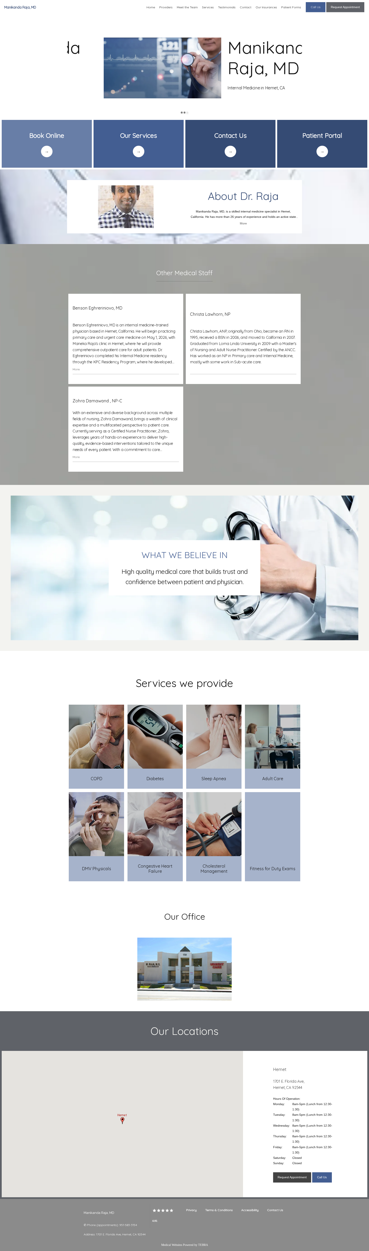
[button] (122, 1120)
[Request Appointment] (345, 11)
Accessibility (250, 1210)
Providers (166, 7)
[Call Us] (315, 11)
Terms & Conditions (219, 1210)
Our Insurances (266, 7)
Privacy (191, 1210)
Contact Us (275, 1210)
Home (150, 7)
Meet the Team (187, 7)
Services (208, 7)
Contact (245, 7)
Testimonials (227, 7)
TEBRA (203, 1245)
